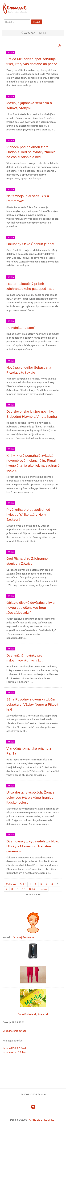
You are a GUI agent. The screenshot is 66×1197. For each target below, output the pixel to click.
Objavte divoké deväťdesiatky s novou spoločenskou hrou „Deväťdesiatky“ (30, 607)
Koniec (43, 889)
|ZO (40, 1119)
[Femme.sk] (19, 6)
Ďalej (32, 889)
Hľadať (36, 22)
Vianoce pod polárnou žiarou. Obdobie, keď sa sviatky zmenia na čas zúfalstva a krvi (31, 152)
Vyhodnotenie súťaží (14, 1030)
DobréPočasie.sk (27, 1014)
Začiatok (11, 884)
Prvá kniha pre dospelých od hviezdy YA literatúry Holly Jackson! (28, 514)
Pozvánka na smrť (20, 327)
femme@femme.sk (23, 937)
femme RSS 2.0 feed (14, 1048)
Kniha (11, 52)
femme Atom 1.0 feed (15, 1052)
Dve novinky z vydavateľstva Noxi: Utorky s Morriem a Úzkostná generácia (32, 846)
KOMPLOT (50, 1119)
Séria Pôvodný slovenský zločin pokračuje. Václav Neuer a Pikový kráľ (32, 704)
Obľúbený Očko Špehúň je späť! (31, 244)
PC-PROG (33, 1119)
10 (23, 889)
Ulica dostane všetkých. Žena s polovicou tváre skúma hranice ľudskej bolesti (30, 797)
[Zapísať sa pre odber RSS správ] (59, 45)
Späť (22, 884)
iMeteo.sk (43, 1014)
